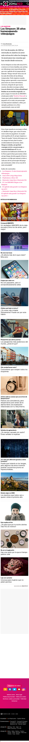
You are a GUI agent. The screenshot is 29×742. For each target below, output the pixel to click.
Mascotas (23, 732)
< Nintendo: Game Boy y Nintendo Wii (14, 191)
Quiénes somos (11, 694)
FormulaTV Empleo (22, 721)
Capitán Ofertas (21, 718)
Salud (13, 732)
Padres (22, 731)
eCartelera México (21, 722)
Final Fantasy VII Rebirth (22, 1)
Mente (17, 734)
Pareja (9, 732)
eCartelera (13, 722)
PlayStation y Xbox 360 (10, 178)
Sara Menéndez (7, 44)
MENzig (10, 727)
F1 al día (19, 728)
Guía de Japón (22, 724)
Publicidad (23, 699)
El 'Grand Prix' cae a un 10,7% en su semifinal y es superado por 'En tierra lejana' (14, 11)
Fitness (10, 734)
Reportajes (17, 6)
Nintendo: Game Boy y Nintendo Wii (14, 180)
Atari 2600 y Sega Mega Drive (12, 175)
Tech (14, 727)
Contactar (14, 701)
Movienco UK (13, 724)
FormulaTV (13, 721)
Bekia (9, 731)
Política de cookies (21, 696)
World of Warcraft (19, 96)
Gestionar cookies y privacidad (11, 699)
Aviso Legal (19, 694)
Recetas (18, 732)
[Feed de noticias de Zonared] (5, 689)
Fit (20, 727)
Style (17, 727)
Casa (13, 734)
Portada (11, 6)
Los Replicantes (12, 718)
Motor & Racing (12, 728)
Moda (13, 731)
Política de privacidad (9, 696)
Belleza (17, 731)
